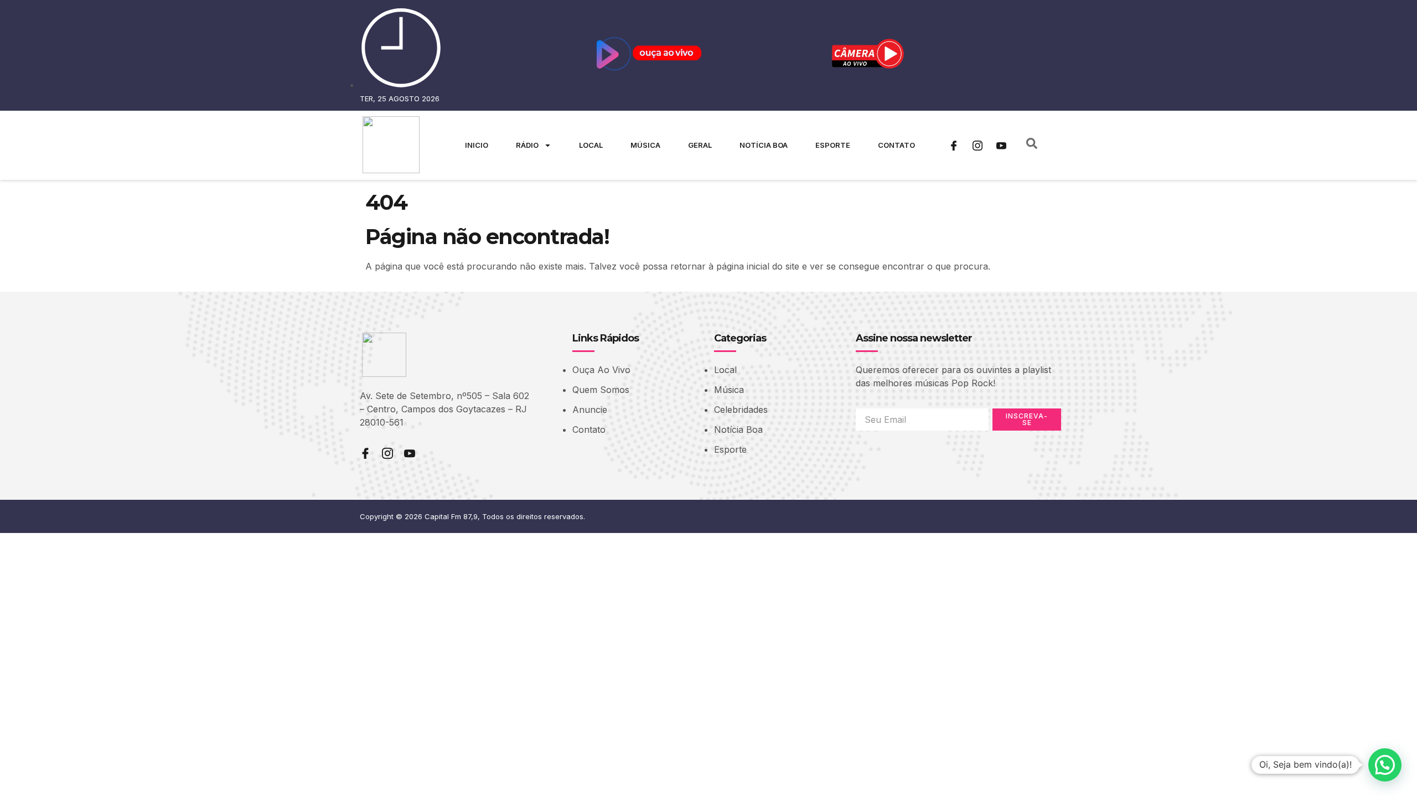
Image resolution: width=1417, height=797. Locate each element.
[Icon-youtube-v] (1001, 146)
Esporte (832, 145)
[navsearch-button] (1032, 145)
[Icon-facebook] (954, 146)
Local (591, 145)
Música (645, 145)
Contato (896, 145)
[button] (1385, 765)
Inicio (476, 145)
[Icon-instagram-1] (977, 146)
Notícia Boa (763, 145)
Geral (700, 145)
